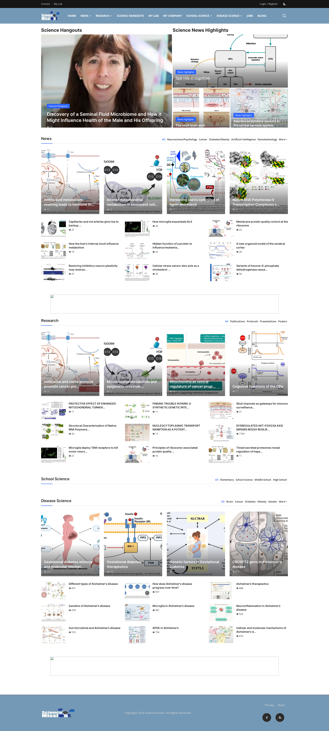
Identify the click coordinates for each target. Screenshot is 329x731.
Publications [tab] (237, 321)
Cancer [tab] (203, 139)
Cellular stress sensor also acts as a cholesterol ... (176, 267)
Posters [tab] (282, 321)
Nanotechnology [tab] (267, 139)
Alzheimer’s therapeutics (252, 583)
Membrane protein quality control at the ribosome (262, 223)
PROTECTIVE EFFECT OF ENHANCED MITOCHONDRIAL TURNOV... (92, 405)
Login (263, 4)
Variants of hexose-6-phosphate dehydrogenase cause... (257, 267)
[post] (106, 84)
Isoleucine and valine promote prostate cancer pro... (68, 384)
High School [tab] (280, 479)
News (84, 15)
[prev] (47, 84)
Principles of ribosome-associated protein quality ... (175, 449)
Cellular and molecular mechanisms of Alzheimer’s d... (261, 629)
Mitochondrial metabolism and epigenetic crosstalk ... (132, 384)
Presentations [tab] (268, 321)
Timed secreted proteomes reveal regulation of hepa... (258, 449)
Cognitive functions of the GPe (257, 386)
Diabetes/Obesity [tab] (219, 139)
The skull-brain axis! (190, 125)
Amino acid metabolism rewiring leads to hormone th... (69, 202)
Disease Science (228, 15)
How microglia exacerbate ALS (172, 221)
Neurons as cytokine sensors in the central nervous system (256, 123)
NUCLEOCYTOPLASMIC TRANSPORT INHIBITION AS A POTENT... (176, 427)
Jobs (250, 15)
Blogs (262, 15)
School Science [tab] (244, 479)
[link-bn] (164, 304)
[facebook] (266, 717)
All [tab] (163, 139)
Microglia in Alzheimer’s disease (173, 605)
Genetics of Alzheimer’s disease (89, 605)
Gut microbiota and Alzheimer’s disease (94, 627)
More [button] (282, 139)
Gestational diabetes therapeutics (124, 564)
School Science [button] (197, 15)
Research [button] (102, 15)
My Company (172, 15)
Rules (281, 705)
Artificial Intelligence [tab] (243, 139)
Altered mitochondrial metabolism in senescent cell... (132, 202)
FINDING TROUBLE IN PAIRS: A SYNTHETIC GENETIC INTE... (172, 405)
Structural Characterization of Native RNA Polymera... (92, 427)
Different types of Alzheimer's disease (93, 583)
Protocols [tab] (252, 321)
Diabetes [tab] (250, 501)
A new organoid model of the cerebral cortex (260, 245)
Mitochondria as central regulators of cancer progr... (192, 384)
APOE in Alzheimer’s (166, 627)
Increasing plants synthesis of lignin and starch (194, 202)
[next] (165, 84)
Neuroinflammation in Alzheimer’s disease (258, 607)
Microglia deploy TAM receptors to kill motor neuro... (93, 449)
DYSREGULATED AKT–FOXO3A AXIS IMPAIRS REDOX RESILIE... (259, 427)
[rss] (279, 717)
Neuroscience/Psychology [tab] (182, 139)
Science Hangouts (130, 15)
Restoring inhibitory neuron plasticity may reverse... (93, 267)
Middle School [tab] (263, 479)
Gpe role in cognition (193, 78)
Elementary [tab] (227, 479)
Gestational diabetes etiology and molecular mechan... (68, 564)
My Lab (58, 4)
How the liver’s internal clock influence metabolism (94, 245)
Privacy (269, 705)
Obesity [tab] (261, 501)
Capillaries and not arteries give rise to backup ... (94, 223)
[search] (284, 15)
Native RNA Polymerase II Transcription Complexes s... (255, 202)
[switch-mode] (284, 4)
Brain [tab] (229, 501)
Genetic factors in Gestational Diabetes (194, 564)
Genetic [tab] (272, 501)
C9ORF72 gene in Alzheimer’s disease (257, 564)
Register (273, 4)
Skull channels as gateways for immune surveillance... (262, 405)
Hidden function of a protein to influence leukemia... (172, 245)
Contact (45, 4)
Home (72, 15)
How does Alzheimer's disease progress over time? (172, 585)
